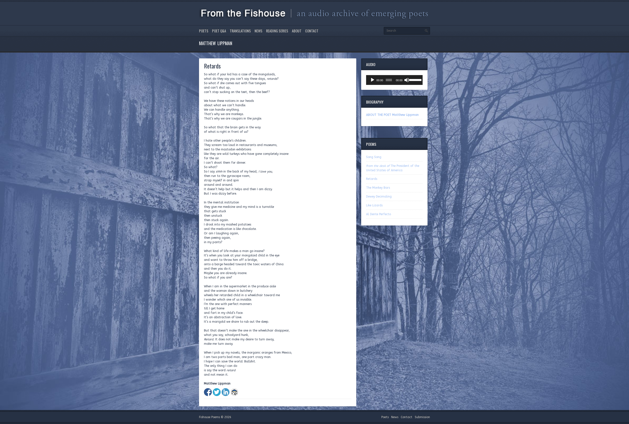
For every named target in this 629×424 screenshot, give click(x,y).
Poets (203, 30)
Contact (311, 30)
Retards (371, 179)
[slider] (414, 79)
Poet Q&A (219, 30)
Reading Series (277, 30)
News (258, 30)
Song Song (373, 157)
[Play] (372, 80)
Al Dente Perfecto (378, 214)
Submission (422, 417)
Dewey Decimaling (379, 196)
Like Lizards (374, 205)
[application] (394, 80)
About (296, 30)
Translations (240, 30)
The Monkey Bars (378, 187)
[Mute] (406, 80)
